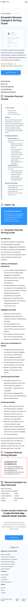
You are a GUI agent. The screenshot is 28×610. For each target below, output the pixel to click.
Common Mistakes (6, 89)
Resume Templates (6, 554)
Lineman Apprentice (6, 496)
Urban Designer (5, 493)
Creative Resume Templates (8, 557)
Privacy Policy (17, 600)
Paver (15, 500)
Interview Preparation (6, 582)
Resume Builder (5, 574)
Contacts (3, 592)
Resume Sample (5, 81)
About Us (3, 588)
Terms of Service (24, 600)
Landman (3, 498)
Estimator (3, 500)
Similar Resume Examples (8, 92)
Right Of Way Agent (6, 488)
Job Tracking (4, 579)
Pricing (2, 590)
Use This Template (11, 72)
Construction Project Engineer (9, 491)
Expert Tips (4, 84)
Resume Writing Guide (7, 86)
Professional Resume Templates (9, 559)
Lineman (16, 493)
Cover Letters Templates (7, 566)
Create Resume (14, 537)
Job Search (3, 577)
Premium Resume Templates (8, 564)
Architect (16, 496)
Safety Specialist (18, 498)
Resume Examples (5, 569)
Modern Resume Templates (8, 561)
